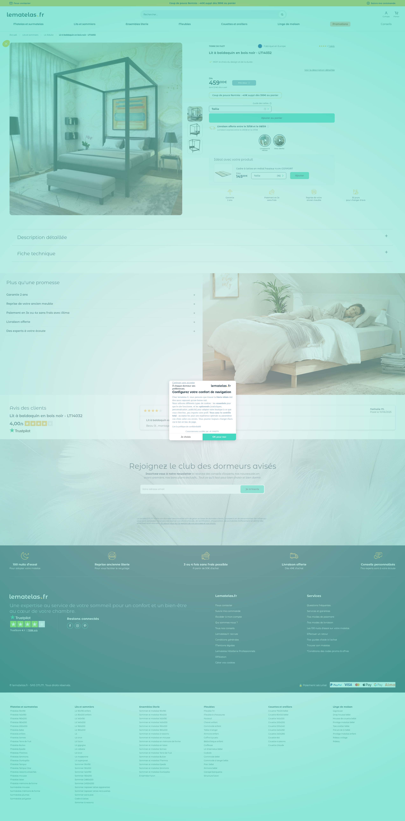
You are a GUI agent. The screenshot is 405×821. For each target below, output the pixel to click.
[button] (6, 429)
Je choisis (186, 437)
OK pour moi (219, 437)
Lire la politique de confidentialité (186, 427)
